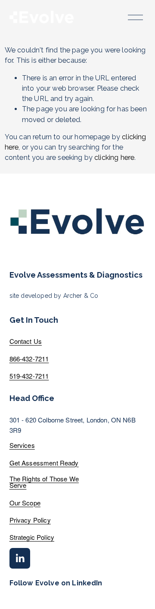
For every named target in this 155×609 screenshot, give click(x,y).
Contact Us (25, 341)
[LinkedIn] (19, 558)
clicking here (114, 157)
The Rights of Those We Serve (44, 481)
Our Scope (24, 502)
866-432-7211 (29, 358)
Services (22, 445)
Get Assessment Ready (44, 462)
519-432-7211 (29, 376)
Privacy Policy (30, 520)
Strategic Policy (31, 537)
